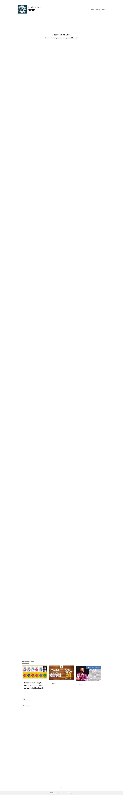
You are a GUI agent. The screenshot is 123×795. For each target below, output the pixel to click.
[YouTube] (61, 787)
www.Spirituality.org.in (67, 793)
